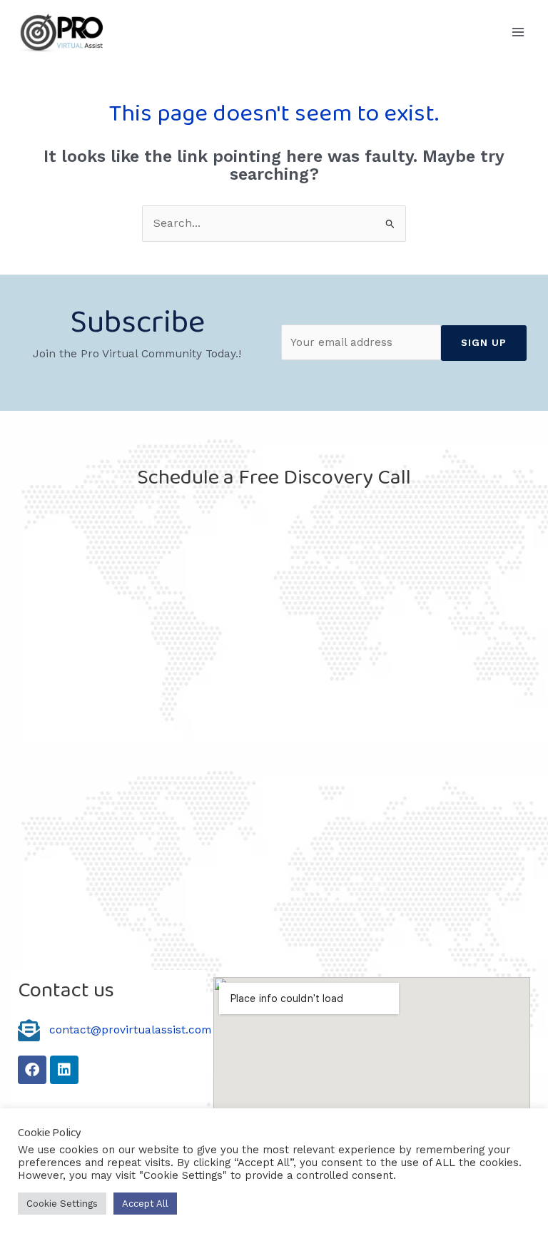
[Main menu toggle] (518, 31)
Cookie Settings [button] (62, 1203)
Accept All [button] (145, 1203)
